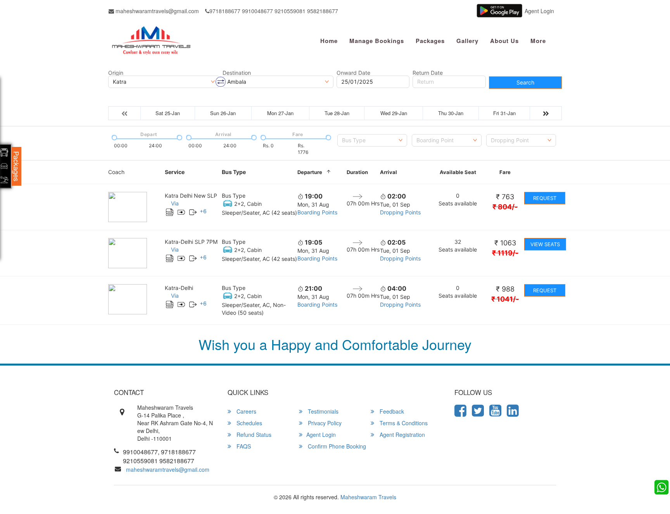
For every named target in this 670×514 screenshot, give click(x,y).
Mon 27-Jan (280, 113)
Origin (115, 73)
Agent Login (539, 11)
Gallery (467, 40)
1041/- (505, 299)
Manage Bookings (376, 40)
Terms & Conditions (403, 423)
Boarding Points (317, 212)
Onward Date (353, 73)
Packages (430, 40)
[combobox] (372, 140)
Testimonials (322, 411)
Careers (245, 411)
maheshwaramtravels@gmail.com (156, 11)
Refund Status (253, 434)
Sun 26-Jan (223, 113)
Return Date (428, 73)
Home (329, 40)
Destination (237, 73)
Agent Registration (401, 434)
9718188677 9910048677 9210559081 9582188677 (273, 11)
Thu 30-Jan (450, 113)
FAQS (243, 446)
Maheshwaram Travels (368, 497)
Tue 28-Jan (337, 113)
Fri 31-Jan (504, 113)
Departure (309, 172)
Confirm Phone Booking (336, 446)
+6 (203, 211)
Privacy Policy (324, 423)
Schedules (248, 423)
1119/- (505, 253)
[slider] (114, 137)
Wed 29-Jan (393, 113)
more (538, 40)
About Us (504, 40)
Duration (357, 172)
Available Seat (458, 172)
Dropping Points (400, 212)
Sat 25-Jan (167, 113)
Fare (505, 172)
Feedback (391, 411)
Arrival (388, 172)
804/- (505, 207)
